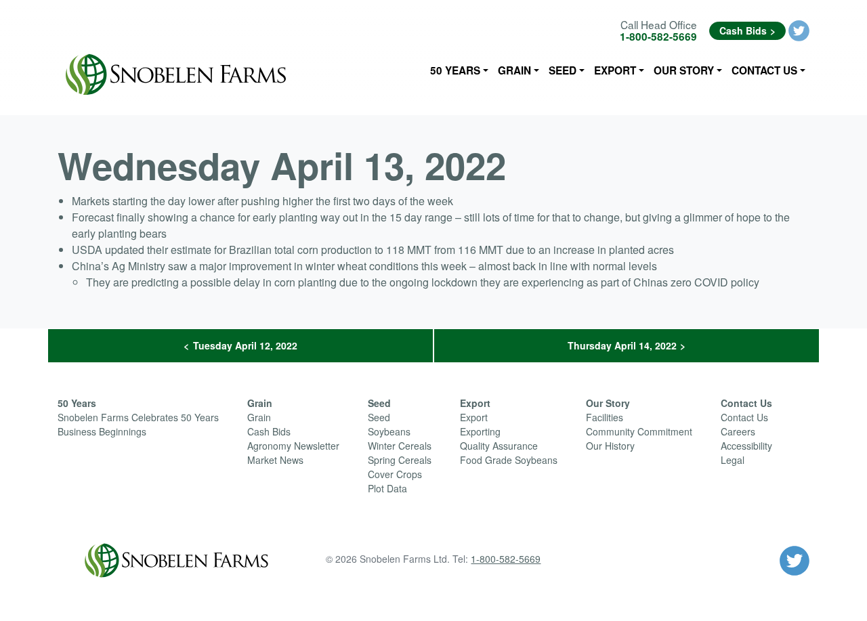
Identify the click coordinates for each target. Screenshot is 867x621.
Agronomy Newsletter (293, 445)
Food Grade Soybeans (508, 460)
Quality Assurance (499, 445)
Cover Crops (395, 474)
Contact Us (764, 70)
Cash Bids (743, 30)
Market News (275, 460)
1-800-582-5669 (658, 36)
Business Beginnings (102, 431)
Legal (732, 460)
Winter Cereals (399, 445)
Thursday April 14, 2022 (622, 345)
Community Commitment (639, 431)
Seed (562, 70)
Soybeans (389, 431)
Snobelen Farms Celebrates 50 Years (138, 417)
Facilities (604, 417)
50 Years (455, 70)
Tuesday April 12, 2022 (245, 345)
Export (615, 70)
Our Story (684, 70)
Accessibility (746, 445)
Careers (738, 431)
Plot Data (387, 488)
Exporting (480, 431)
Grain (514, 70)
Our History (610, 445)
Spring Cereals (399, 460)
